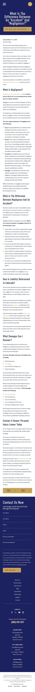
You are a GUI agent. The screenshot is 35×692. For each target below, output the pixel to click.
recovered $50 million (23, 458)
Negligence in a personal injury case (12, 94)
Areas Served (17, 586)
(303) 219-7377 (17, 622)
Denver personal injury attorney (11, 82)
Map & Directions (17, 639)
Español (17, 597)
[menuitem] (10, 686)
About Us (17, 580)
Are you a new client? (8, 536)
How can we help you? (9, 542)
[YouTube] (19, 612)
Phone (4, 524)
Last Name (6, 518)
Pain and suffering (10, 394)
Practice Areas (17, 583)
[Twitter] (15, 612)
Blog (17, 588)
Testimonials (17, 594)
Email (4, 530)
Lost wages (8, 364)
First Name (6, 513)
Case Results (17, 591)
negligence (16, 305)
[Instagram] (23, 612)
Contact (17, 600)
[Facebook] (12, 612)
